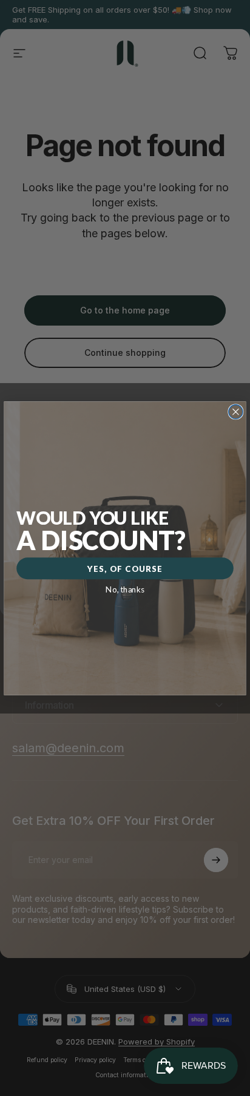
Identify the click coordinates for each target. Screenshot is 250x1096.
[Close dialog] (236, 411)
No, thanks (125, 589)
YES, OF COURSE (125, 568)
